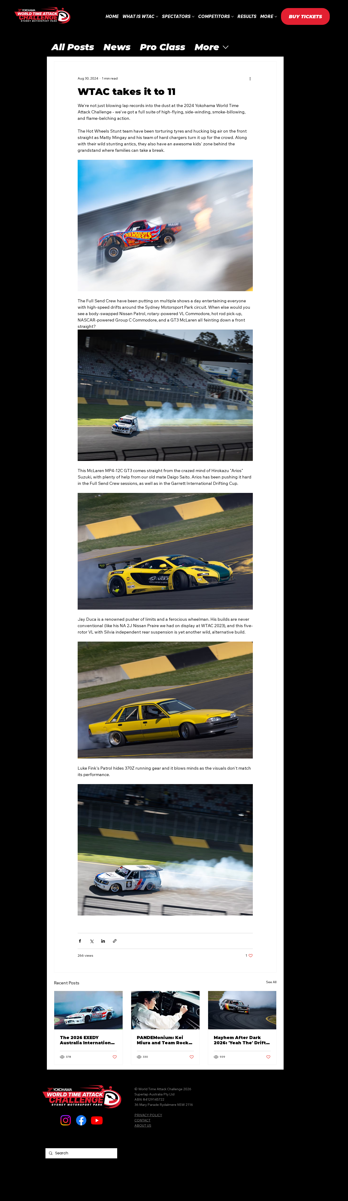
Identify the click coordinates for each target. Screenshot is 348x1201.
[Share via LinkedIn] (103, 941)
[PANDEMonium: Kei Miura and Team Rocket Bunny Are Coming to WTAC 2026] (165, 1010)
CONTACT (142, 1120)
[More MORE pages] (276, 16)
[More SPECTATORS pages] (193, 16)
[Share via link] (114, 941)
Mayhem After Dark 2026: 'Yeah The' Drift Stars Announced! (240, 1040)
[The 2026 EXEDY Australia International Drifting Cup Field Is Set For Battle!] (88, 1010)
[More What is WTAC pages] (157, 16)
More (207, 47)
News (116, 47)
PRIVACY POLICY (148, 1115)
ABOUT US (142, 1125)
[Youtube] (97, 1120)
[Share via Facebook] (80, 941)
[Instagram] (65, 1120)
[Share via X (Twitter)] (91, 941)
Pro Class (162, 47)
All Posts (73, 47)
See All (271, 982)
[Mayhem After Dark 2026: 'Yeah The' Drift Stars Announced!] (242, 1010)
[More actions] (250, 78)
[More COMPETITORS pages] (232, 16)
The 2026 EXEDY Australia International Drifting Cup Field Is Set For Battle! (87, 1040)
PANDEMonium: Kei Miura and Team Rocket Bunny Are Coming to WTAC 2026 (165, 1040)
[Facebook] (81, 1120)
